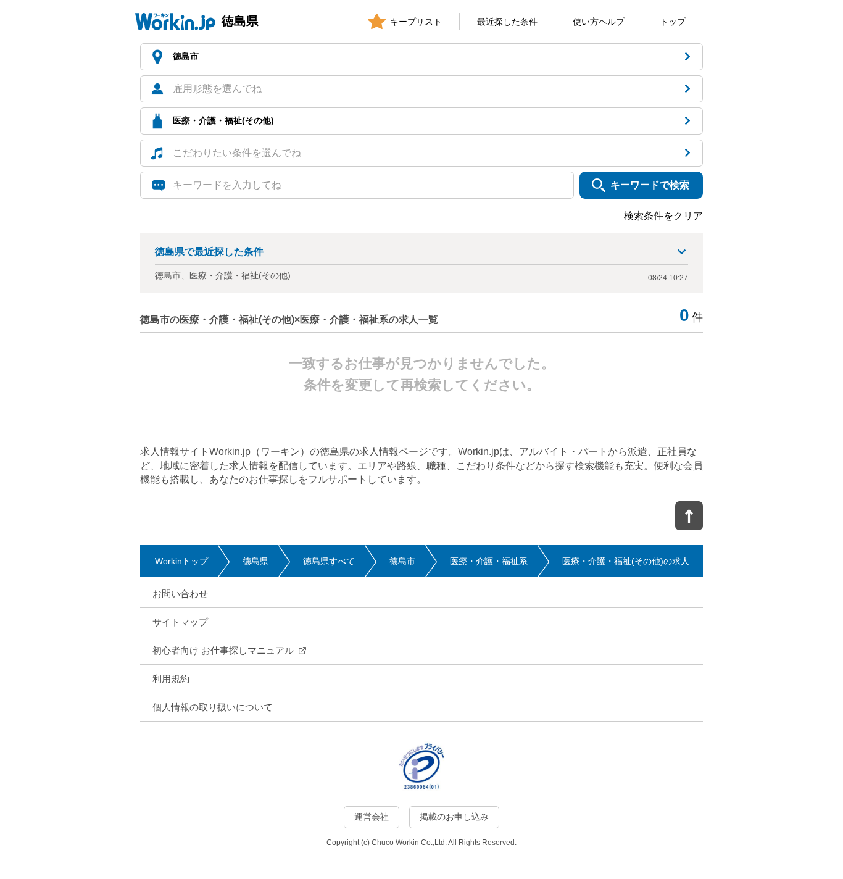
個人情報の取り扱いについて (212, 707)
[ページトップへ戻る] (689, 515)
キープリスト (416, 22)
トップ (673, 22)
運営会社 (371, 817)
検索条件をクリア (663, 215)
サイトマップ (180, 622)
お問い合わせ (180, 593)
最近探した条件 (507, 22)
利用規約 (170, 678)
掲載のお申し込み (454, 817)
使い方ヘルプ (599, 22)
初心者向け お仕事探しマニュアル (223, 650)
